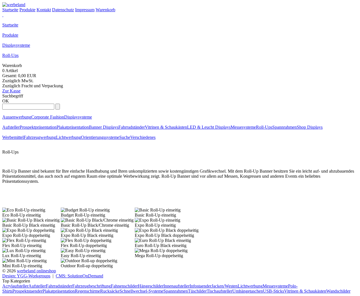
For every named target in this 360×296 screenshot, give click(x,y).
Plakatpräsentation (73, 127)
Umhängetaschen (247, 291)
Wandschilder (338, 291)
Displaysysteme (16, 45)
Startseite (10, 25)
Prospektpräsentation (38, 127)
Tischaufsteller (219, 291)
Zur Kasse (11, 90)
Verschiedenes (143, 137)
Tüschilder (197, 291)
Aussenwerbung (16, 117)
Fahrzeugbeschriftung (91, 286)
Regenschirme (87, 291)
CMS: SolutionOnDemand (79, 275)
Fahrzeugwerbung (40, 137)
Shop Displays (310, 127)
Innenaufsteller (176, 286)
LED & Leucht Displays (209, 127)
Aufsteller (11, 127)
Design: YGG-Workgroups (26, 275)
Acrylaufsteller (15, 286)
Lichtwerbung (68, 137)
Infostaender (201, 286)
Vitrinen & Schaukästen (166, 127)
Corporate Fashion (47, 117)
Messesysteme (243, 127)
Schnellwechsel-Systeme (141, 291)
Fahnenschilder (124, 286)
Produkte (10, 35)
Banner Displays (103, 127)
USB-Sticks (273, 291)
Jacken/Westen (225, 286)
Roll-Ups (10, 55)
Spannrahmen (284, 127)
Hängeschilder (150, 286)
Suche (124, 137)
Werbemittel (13, 137)
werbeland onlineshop (36, 270)
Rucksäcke (110, 291)
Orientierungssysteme (100, 137)
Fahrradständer (131, 127)
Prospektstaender (27, 291)
